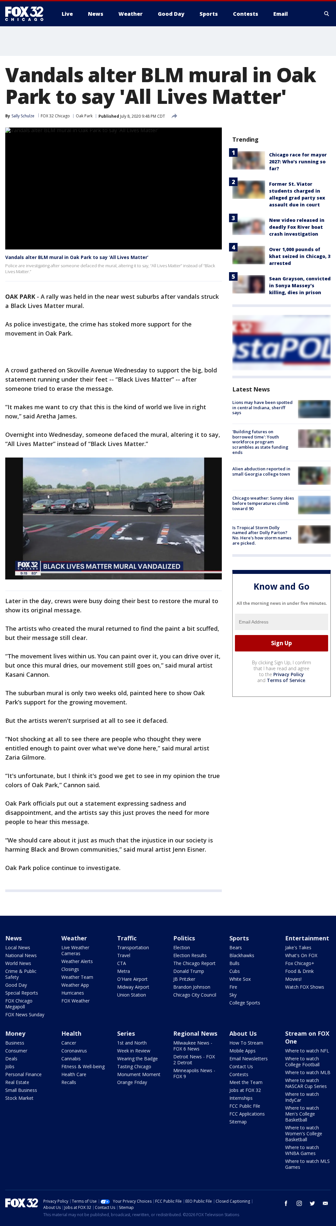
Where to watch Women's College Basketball (303, 1133)
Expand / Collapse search (327, 13)
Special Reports (21, 993)
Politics (184, 938)
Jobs (9, 1066)
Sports (239, 938)
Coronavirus (74, 1051)
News (13, 938)
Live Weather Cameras (75, 950)
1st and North (132, 1043)
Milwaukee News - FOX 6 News (192, 1046)
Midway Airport (133, 987)
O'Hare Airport (132, 979)
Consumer (16, 1051)
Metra (123, 971)
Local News (17, 947)
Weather (74, 938)
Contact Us (241, 1066)
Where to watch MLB (307, 1072)
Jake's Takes (298, 947)
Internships (241, 1098)
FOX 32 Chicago (55, 116)
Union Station (131, 995)
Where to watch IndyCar (302, 1097)
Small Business (21, 1090)
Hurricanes (72, 993)
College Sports (244, 1003)
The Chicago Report (194, 963)
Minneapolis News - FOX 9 (194, 1073)
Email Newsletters (248, 1058)
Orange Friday (132, 1082)
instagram (299, 1203)
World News (18, 963)
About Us (243, 1033)
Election (181, 947)
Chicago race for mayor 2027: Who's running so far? (298, 162)
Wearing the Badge (137, 1058)
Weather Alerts (77, 961)
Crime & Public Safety (20, 974)
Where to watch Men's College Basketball (302, 1114)
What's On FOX (301, 955)
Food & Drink (299, 971)
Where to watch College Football (302, 1061)
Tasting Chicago (134, 1066)
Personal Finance (23, 1074)
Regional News (195, 1033)
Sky (233, 995)
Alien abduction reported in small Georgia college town (261, 471)
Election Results (190, 955)
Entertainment (307, 938)
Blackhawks (241, 955)
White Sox (240, 979)
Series (126, 1033)
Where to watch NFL (307, 1051)
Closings (70, 969)
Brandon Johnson (191, 987)
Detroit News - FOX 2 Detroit (194, 1059)
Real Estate (17, 1082)
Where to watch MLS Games (307, 1164)
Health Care (73, 1074)
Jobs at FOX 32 (245, 1090)
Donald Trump (188, 971)
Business (14, 1043)
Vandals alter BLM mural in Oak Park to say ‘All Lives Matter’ (76, 257)
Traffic (126, 938)
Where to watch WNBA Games (302, 1150)
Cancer (68, 1043)
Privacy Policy (288, 674)
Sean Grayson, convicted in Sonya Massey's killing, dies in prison (300, 285)
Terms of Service (286, 680)
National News (21, 955)
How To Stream (246, 1043)
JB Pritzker (184, 979)
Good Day (16, 985)
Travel (123, 955)
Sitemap (238, 1122)
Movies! (293, 979)
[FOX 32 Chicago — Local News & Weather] (27, 14)
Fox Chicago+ (299, 963)
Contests (238, 1074)
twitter (312, 1203)
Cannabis (71, 1058)
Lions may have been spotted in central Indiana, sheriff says (262, 407)
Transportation (133, 947)
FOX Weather (75, 1001)
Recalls (68, 1082)
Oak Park (84, 116)
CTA (121, 963)
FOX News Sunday (24, 1014)
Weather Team (77, 977)
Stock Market (19, 1098)
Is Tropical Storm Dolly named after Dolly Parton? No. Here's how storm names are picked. (261, 535)
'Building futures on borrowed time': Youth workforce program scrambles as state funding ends (260, 442)
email (325, 1203)
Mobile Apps (242, 1051)
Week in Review (133, 1051)
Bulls (234, 963)
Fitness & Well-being (83, 1066)
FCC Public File (244, 1106)
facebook (286, 1203)
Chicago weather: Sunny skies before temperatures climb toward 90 (263, 503)
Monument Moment (138, 1074)
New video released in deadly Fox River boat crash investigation (297, 227)
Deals (11, 1058)
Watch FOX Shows (304, 987)
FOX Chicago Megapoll (18, 1004)
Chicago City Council (194, 995)
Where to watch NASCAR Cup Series (306, 1083)
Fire (233, 987)
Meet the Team (245, 1082)
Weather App (75, 985)
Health (71, 1033)
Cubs (234, 971)
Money (15, 1033)
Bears (235, 947)
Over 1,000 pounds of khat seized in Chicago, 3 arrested (299, 256)
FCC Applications (247, 1114)
